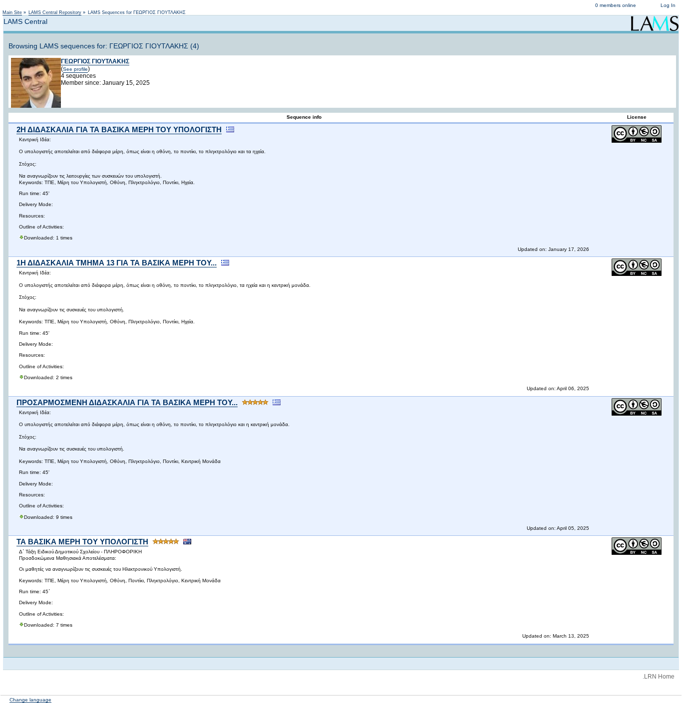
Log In (668, 5)
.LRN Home (659, 676)
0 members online (615, 5)
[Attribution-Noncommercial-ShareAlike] (637, 141)
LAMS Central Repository (54, 12)
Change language (30, 700)
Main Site (12, 12)
